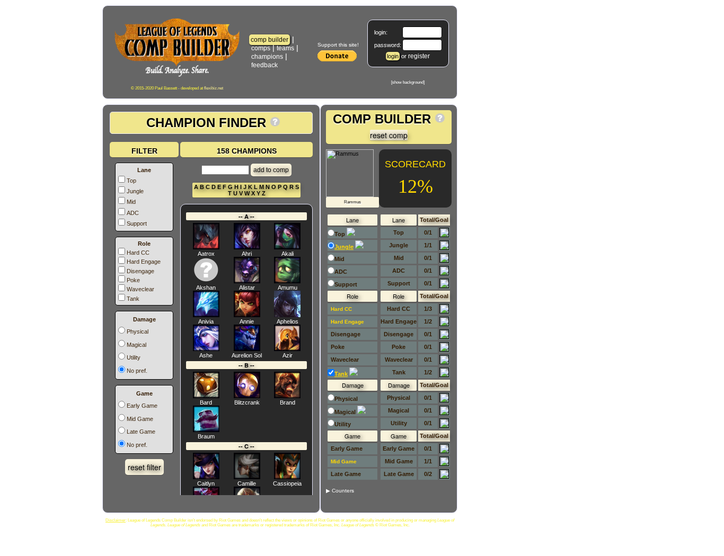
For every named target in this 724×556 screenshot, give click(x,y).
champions (267, 56)
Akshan (206, 287)
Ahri (247, 253)
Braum (206, 436)
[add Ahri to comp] (247, 247)
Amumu (287, 287)
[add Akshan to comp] (206, 281)
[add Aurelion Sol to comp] (247, 349)
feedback (268, 65)
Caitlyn (206, 483)
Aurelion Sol (247, 355)
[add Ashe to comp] (206, 349)
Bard (206, 402)
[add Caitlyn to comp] (206, 477)
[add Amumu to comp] (287, 281)
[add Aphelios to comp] (287, 315)
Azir (287, 355)
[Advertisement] (505, 263)
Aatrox (206, 253)
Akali (287, 253)
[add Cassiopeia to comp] (287, 477)
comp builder (269, 39)
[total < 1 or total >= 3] (444, 426)
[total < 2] (444, 324)
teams (285, 48)
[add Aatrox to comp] (206, 247)
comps (260, 48)
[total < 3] (444, 311)
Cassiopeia (287, 483)
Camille (246, 483)
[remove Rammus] (350, 195)
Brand (287, 402)
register (419, 56)
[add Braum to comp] (206, 430)
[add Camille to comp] (247, 477)
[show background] (408, 82)
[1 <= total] (444, 248)
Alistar (247, 287)
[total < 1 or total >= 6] (444, 349)
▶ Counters (340, 491)
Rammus (352, 202)
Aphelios (287, 321)
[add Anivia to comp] (206, 315)
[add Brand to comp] (287, 396)
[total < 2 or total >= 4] (444, 375)
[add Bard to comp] (206, 396)
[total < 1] (444, 235)
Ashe (206, 355)
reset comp (389, 135)
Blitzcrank (247, 402)
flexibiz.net (213, 88)
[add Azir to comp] (287, 349)
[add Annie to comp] (247, 315)
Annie (247, 321)
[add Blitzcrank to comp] (247, 396)
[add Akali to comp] (287, 247)
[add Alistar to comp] (247, 281)
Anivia (206, 321)
